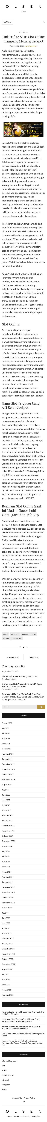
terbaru (6, 638)
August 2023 (7, 908)
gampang (15, 634)
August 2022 (7, 969)
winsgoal (5, 1080)
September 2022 (8, 964)
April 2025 (6, 805)
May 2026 (6, 738)
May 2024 (6, 862)
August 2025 (7, 785)
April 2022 (6, 985)
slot (3, 1066)
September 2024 (8, 841)
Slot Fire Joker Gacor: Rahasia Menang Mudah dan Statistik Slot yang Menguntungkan (21, 1027)
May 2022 (6, 980)
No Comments (31, 46)
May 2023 (6, 923)
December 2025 (8, 764)
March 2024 (6, 872)
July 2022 (6, 974)
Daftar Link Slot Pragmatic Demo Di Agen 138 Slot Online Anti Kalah (22, 685)
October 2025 (7, 774)
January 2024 (7, 882)
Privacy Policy (29, 1098)
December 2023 (8, 887)
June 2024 (6, 856)
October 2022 (7, 959)
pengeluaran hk (8, 1075)
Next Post (34, 657)
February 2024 (7, 877)
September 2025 (8, 780)
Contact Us (17, 1098)
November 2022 (8, 954)
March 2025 (6, 810)
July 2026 (6, 728)
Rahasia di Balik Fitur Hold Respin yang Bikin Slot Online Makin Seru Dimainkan (23, 1013)
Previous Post (13, 657)
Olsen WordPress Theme (17, 1116)
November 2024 (8, 831)
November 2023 (8, 892)
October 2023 (7, 897)
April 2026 (6, 744)
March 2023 (6, 933)
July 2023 (6, 913)
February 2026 (7, 754)
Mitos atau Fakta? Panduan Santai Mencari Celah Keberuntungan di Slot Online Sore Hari (20, 1020)
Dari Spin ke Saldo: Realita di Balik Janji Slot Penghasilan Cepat (23, 1035)
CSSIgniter (35, 1116)
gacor (5, 634)
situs (34, 634)
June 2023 (6, 918)
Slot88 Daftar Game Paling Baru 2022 (19, 676)
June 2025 (6, 795)
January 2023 (7, 944)
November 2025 (8, 769)
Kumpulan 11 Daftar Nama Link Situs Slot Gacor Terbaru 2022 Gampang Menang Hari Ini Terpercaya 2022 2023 (23, 697)
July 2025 (6, 790)
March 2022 (6, 990)
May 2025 (6, 800)
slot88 (4, 1070)
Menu (8, 22)
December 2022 (8, 949)
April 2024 (6, 867)
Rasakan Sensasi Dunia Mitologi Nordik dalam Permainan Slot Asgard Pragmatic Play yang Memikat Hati (22, 1043)
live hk (4, 1089)
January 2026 (7, 759)
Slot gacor (6, 1085)
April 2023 (6, 928)
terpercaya (17, 638)
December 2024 (8, 826)
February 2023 (7, 938)
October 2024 (7, 836)
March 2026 (6, 749)
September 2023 (8, 903)
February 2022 (7, 995)
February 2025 (7, 815)
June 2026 (6, 733)
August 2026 (7, 723)
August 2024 (7, 846)
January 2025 (7, 821)
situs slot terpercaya (9, 1061)
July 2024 (6, 851)
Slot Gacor (23, 32)
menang (25, 634)
